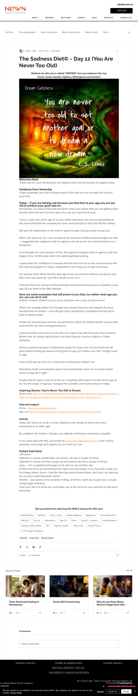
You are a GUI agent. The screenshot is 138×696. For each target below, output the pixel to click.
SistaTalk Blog (27, 515)
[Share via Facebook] (20, 547)
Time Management (27, 32)
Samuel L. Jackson (89, 520)
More (105, 32)
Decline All (112, 691)
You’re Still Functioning (66, 601)
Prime (73, 520)
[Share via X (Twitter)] (27, 547)
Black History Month (71, 32)
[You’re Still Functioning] (69, 586)
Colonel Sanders (109, 520)
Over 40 (36, 520)
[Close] (134, 691)
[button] (121, 10)
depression (91, 515)
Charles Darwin (94, 526)
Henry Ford (78, 526)
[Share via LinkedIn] (33, 547)
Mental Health (91, 32)
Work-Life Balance (49, 32)
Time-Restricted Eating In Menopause (24, 603)
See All (129, 570)
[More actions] (117, 50)
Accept (126, 691)
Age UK (63, 520)
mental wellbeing (73, 515)
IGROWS (25, 520)
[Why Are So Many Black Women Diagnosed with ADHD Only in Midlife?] (112, 586)
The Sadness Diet (108, 515)
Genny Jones (55, 515)
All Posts (9, 32)
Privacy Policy (16, 692)
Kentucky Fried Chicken (31, 526)
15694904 (5, 686)
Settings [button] (100, 691)
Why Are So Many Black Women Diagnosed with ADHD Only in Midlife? (110, 603)
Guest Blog (34, 538)
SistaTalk (41, 515)
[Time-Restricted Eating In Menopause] (25, 586)
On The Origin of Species (32, 531)
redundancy (50, 520)
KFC (48, 526)
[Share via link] (40, 547)
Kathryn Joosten (61, 526)
